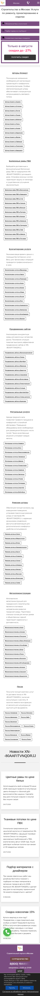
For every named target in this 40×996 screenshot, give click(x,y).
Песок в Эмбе (25, 717)
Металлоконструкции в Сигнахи (15, 632)
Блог (20, 971)
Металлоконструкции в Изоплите (15, 658)
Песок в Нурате (29, 726)
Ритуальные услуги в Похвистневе (16, 465)
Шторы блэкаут (20, 73)
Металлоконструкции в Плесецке (15, 636)
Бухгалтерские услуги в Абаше (14, 292)
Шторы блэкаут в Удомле (13, 102)
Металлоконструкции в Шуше (14, 649)
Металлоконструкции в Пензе (14, 654)
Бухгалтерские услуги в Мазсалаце (16, 270)
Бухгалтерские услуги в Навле (14, 274)
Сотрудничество (20, 959)
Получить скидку (20, 57)
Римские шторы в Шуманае (13, 565)
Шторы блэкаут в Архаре (12, 128)
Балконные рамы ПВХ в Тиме (14, 229)
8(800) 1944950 (20, 964)
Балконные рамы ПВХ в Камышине (16, 194)
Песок (20, 687)
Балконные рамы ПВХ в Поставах (15, 238)
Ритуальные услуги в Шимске (14, 461)
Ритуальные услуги (20, 412)
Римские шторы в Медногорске (15, 538)
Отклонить (26, 988)
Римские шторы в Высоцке (13, 574)
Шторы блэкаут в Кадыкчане (14, 133)
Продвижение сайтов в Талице (14, 357)
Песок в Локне (26, 739)
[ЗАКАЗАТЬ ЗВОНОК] (7, 932)
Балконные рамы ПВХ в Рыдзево (15, 212)
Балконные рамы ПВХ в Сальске (15, 203)
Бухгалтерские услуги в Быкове (15, 318)
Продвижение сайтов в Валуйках (15, 361)
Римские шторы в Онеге (12, 534)
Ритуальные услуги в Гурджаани (15, 483)
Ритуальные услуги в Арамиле (14, 443)
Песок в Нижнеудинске (12, 730)
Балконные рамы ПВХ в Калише (15, 216)
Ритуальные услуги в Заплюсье (14, 474)
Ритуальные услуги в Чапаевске (15, 456)
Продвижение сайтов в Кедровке (15, 401)
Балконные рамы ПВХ (20, 161)
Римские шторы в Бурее (12, 543)
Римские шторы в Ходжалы (13, 556)
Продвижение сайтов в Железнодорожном (18, 352)
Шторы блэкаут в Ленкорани (14, 146)
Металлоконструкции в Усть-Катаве (16, 645)
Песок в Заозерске (11, 721)
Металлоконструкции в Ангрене (15, 667)
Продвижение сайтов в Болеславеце (16, 379)
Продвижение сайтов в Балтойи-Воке (17, 392)
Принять (12, 988)
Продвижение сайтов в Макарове (15, 366)
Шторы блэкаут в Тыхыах (13, 115)
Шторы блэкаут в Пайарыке (13, 141)
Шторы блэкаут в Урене (12, 124)
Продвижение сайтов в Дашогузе (15, 370)
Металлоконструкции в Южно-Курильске (18, 640)
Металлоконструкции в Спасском (15, 671)
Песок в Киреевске (11, 735)
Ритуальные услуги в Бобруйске (15, 492)
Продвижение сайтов (20, 329)
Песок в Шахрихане (11, 717)
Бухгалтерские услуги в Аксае (14, 283)
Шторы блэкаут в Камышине (14, 150)
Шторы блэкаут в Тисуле (12, 110)
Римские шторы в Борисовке (14, 578)
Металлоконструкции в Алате (14, 627)
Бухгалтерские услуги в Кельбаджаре (16, 314)
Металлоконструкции (20, 593)
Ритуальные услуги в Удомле (14, 479)
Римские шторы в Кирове (13, 569)
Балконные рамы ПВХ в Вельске (15, 207)
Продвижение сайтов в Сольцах (15, 388)
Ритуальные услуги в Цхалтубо (14, 487)
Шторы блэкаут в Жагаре (13, 137)
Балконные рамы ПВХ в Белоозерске (16, 190)
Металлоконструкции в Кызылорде (16, 676)
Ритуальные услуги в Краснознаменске (17, 452)
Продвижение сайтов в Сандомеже (16, 375)
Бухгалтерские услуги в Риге (14, 301)
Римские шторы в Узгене (13, 560)
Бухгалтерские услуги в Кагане (14, 287)
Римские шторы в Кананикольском (16, 547)
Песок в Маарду (26, 735)
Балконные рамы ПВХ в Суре (14, 199)
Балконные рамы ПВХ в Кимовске (15, 221)
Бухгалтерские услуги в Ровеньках (16, 279)
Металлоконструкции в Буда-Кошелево (17, 663)
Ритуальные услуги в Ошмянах (14, 470)
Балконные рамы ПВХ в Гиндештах (16, 225)
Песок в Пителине (27, 713)
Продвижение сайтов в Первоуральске (17, 383)
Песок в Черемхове (11, 713)
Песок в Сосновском (11, 739)
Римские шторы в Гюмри (12, 582)
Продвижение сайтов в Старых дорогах (17, 397)
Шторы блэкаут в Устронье (13, 106)
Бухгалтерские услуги (20, 249)
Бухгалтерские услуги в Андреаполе (16, 305)
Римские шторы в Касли (12, 551)
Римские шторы (20, 503)
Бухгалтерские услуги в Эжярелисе (16, 310)
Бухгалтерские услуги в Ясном (14, 296)
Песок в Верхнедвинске (12, 726)
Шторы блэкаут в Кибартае (13, 119)
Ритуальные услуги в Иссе (13, 448)
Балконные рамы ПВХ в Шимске (15, 234)
